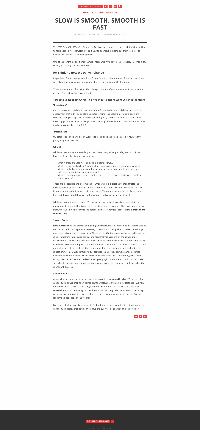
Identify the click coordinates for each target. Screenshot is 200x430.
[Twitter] (106, 6)
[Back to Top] (112, 421)
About (86, 12)
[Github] (110, 6)
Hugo (109, 428)
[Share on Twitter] (136, 316)
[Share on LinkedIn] (145, 316)
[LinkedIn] (120, 6)
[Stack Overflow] (115, 6)
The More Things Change (90, 6)
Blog (94, 12)
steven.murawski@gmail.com (112, 34)
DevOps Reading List (108, 12)
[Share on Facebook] (140, 316)
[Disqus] (100, 348)
